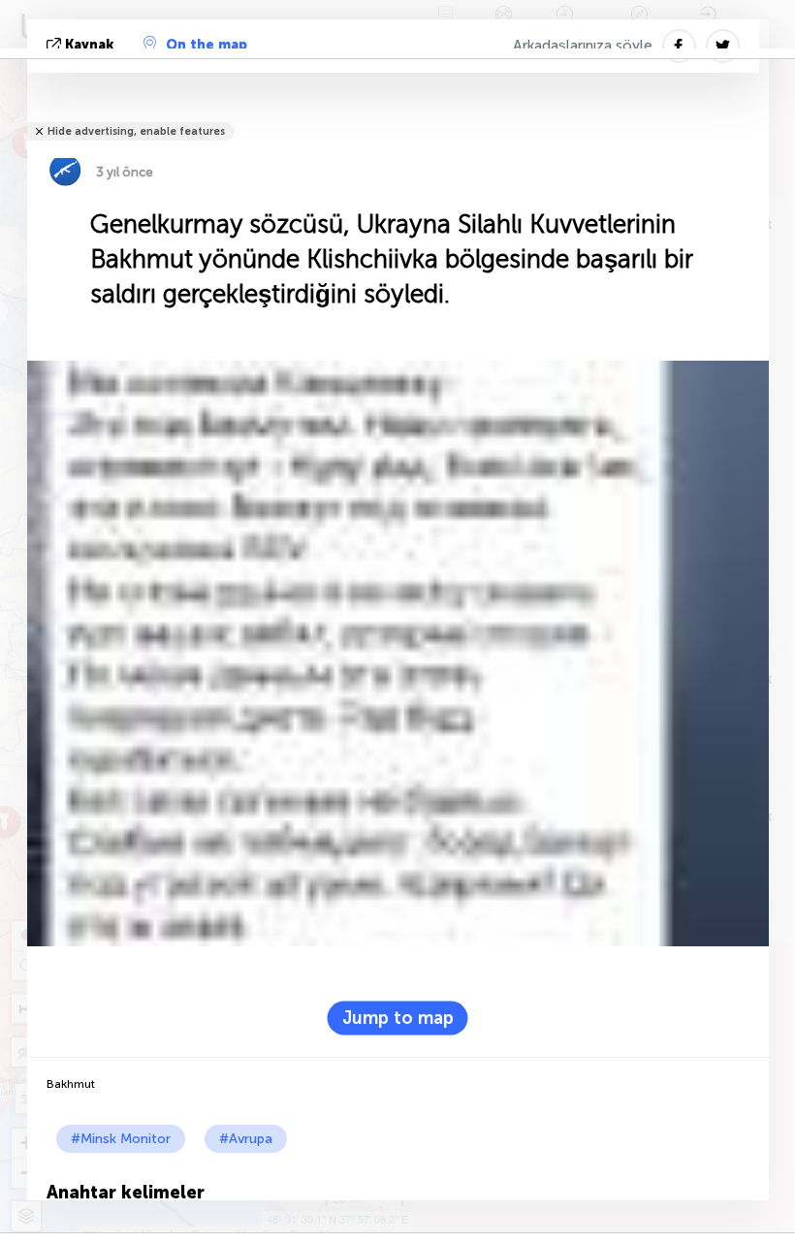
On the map (206, 45)
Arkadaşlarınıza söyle (582, 45)
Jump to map (398, 1017)
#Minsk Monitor (121, 1139)
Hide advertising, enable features (136, 131)
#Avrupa (245, 1139)
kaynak (89, 45)
